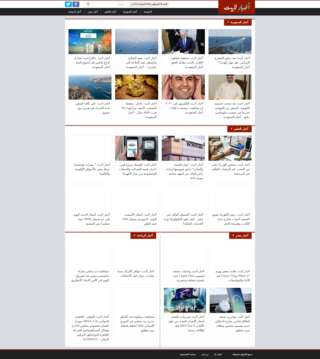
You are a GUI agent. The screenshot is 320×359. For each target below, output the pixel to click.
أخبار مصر (93, 11)
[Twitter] (68, 4)
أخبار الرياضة (74, 11)
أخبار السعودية (130, 11)
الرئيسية (148, 11)
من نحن (205, 354)
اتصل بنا (218, 354)
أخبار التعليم (110, 11)
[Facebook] (75, 4)
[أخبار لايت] (236, 7)
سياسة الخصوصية (188, 354)
